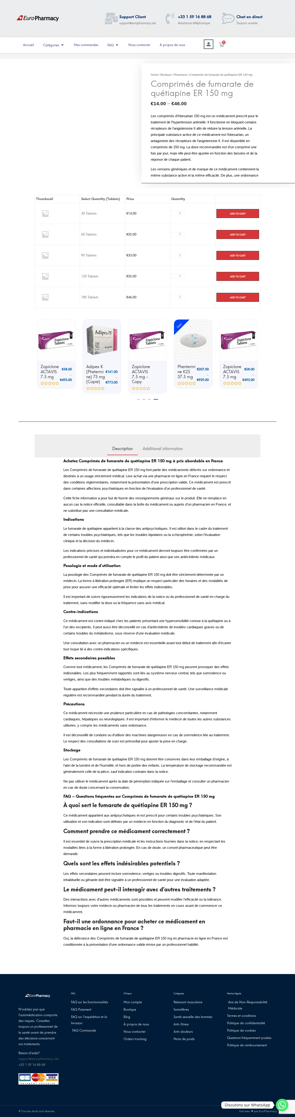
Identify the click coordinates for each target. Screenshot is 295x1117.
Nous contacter (139, 45)
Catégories (51, 45)
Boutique (166, 74)
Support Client (132, 17)
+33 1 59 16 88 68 (194, 17)
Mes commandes (86, 45)
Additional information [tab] (163, 448)
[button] (138, 399)
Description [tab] (122, 448)
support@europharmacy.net (38, 1059)
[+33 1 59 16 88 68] (170, 18)
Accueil (28, 45)
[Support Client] (111, 18)
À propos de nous (172, 45)
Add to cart (238, 213)
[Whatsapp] (282, 1105)
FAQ (110, 45)
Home (154, 74)
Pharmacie (180, 74)
